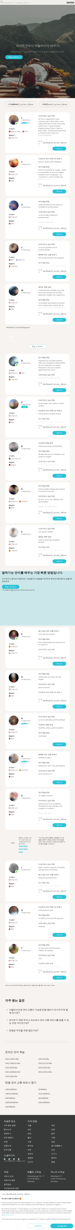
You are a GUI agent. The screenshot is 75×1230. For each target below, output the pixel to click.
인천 (53, 1129)
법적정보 (7, 1184)
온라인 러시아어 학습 (45, 1063)
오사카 (30, 1162)
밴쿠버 (54, 1158)
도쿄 (53, 1150)
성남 (53, 1142)
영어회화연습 (42, 1089)
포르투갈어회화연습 (11, 1102)
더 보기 (52, 985)
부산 (53, 1125)
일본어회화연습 (10, 1098)
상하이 (30, 1154)
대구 (29, 1129)
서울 (29, 1125)
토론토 (30, 1158)
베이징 (30, 1146)
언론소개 (7, 1146)
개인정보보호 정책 (11, 1188)
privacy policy (8, 1215)
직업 (6, 1142)
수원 (53, 1138)
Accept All (62, 1226)
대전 (29, 1134)
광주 (53, 1134)
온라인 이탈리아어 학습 (12, 1063)
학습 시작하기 (14, 57)
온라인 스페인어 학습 (12, 1059)
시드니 (54, 1154)
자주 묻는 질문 (10, 1125)
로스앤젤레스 (56, 1146)
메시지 (59, 149)
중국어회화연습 (43, 1098)
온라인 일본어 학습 (11, 1067)
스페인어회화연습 (11, 1089)
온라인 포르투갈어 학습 (12, 1072)
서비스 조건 (8, 1176)
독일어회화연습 (10, 1106)
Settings (38, 1226)
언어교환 (7, 1150)
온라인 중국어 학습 (44, 1067)
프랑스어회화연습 (44, 1102)
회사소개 (7, 1129)
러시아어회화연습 (44, 1093)
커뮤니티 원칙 (9, 1180)
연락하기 (7, 1134)
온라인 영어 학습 (43, 1059)
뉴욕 (29, 1150)
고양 (29, 1142)
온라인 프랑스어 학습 (45, 1072)
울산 (29, 1138)
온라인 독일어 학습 (11, 1076)
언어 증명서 (8, 1138)
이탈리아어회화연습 (11, 1093)
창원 (53, 1162)
